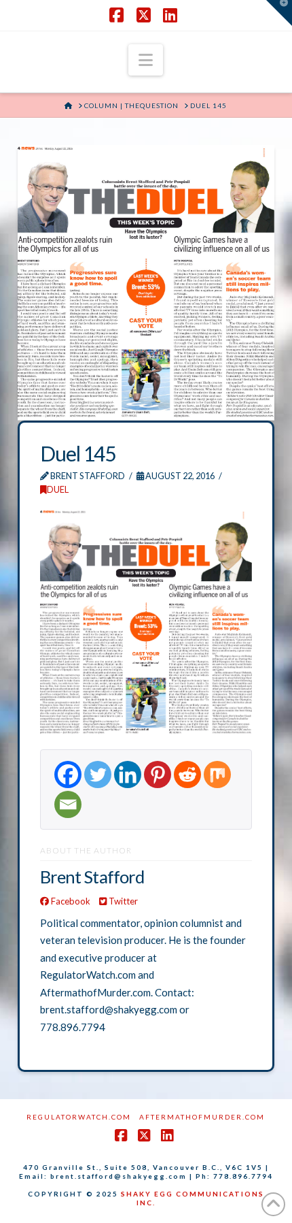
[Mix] (217, 774)
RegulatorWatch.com (78, 1117)
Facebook (69, 901)
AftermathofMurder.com (202, 1117)
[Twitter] (97, 774)
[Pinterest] (157, 774)
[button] (145, 60)
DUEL (58, 489)
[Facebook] (67, 774)
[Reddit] (187, 774)
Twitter (122, 901)
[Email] (67, 804)
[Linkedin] (127, 774)
